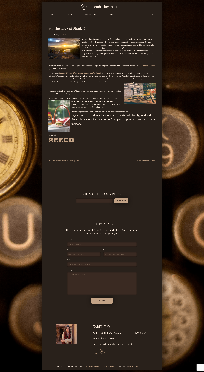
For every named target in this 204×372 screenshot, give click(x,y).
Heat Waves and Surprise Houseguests (63, 161)
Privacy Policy (108, 366)
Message (69, 270)
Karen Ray (63, 35)
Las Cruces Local (134, 366)
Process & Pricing (91, 14)
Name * (69, 240)
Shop (152, 14)
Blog (132, 14)
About (112, 14)
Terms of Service (92, 366)
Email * (69, 250)
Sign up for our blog (102, 194)
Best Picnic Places (147, 66)
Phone (105, 250)
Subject (69, 260)
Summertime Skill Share (146, 161)
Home (51, 14)
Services (71, 14)
